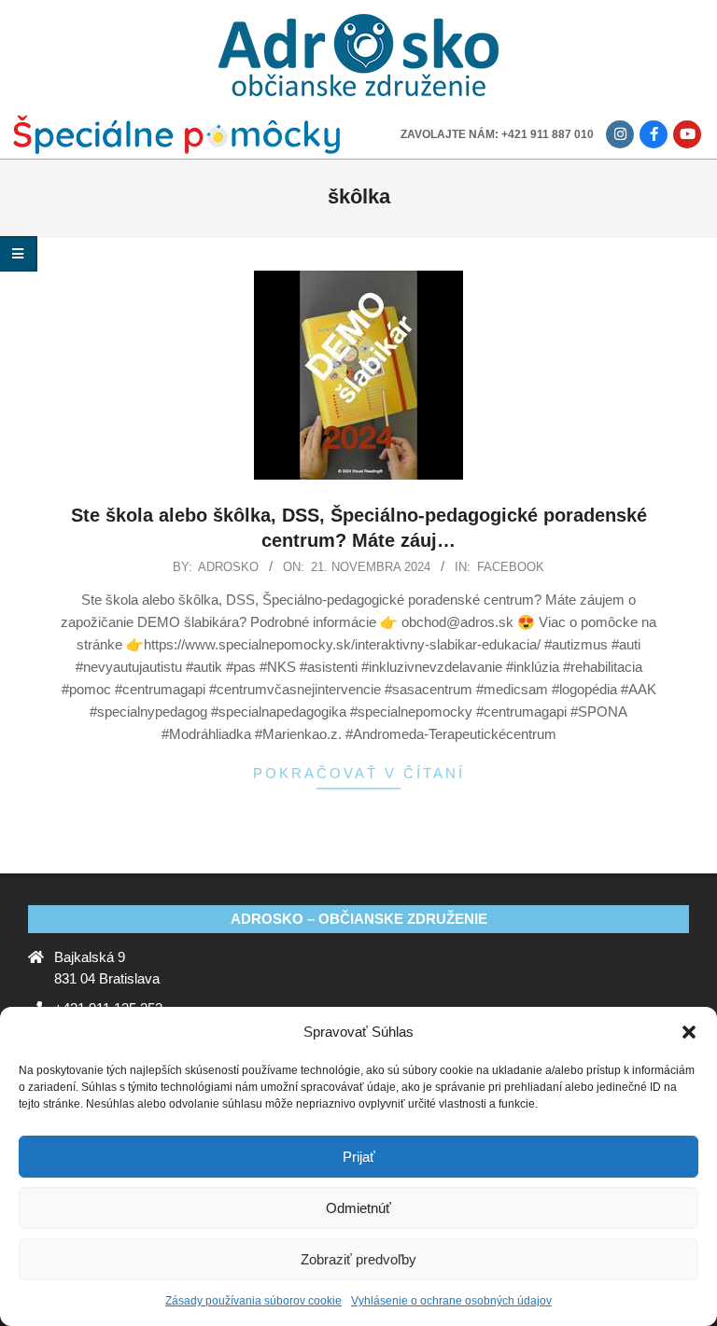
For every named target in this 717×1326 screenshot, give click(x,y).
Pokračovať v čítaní (359, 773)
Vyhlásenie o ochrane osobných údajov (451, 1300)
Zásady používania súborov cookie (253, 1300)
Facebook (510, 567)
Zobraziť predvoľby (358, 1259)
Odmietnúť (358, 1208)
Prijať (359, 1157)
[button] (689, 1032)
